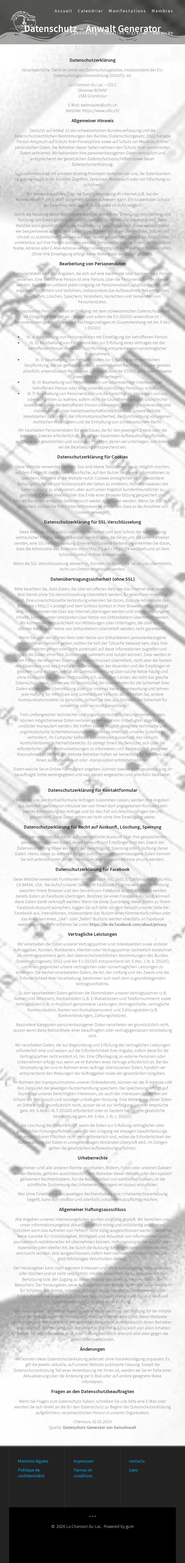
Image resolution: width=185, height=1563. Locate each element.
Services (163, 33)
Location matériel (125, 33)
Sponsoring (84, 33)
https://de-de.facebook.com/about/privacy (128, 924)
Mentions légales (33, 1461)
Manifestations (127, 11)
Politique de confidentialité (31, 1472)
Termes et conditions (82, 1472)
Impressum (83, 1461)
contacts (137, 1461)
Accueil (63, 11)
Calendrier (90, 11)
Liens (133, 1470)
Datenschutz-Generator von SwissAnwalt (99, 1427)
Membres (162, 11)
